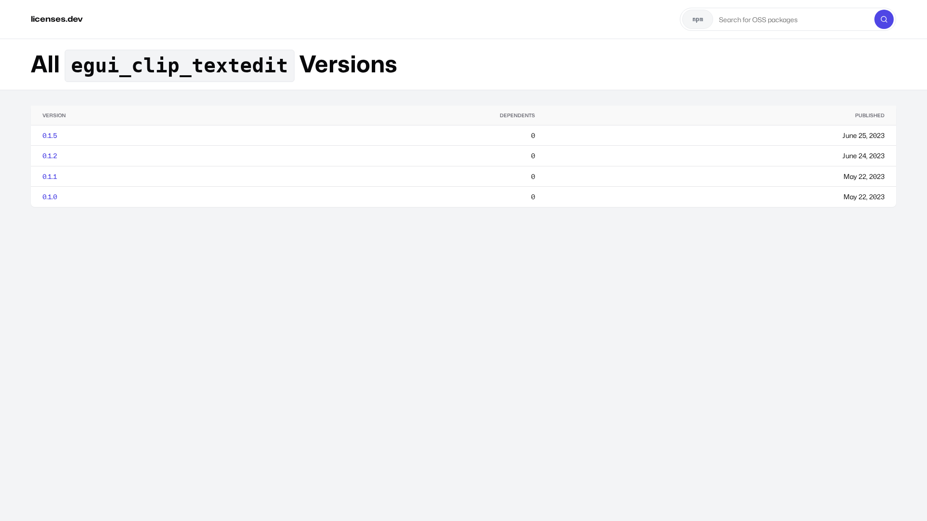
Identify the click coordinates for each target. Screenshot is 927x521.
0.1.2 (49, 155)
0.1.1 (49, 176)
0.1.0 (49, 196)
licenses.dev (57, 19)
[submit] (884, 19)
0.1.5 (49, 135)
